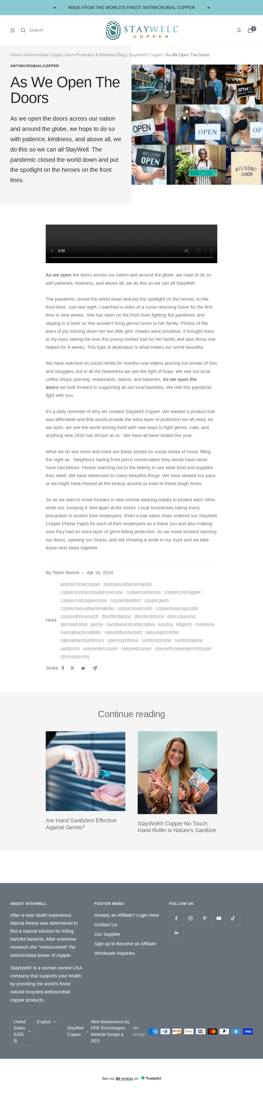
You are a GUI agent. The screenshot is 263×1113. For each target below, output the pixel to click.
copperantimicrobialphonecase (91, 592)
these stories (134, 451)
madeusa (204, 624)
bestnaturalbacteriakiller (128, 584)
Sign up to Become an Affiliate (125, 943)
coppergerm (156, 600)
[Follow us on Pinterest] (205, 918)
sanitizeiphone (156, 640)
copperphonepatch (79, 616)
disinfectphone (149, 616)
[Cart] (250, 30)
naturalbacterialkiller (80, 632)
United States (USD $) (20, 1031)
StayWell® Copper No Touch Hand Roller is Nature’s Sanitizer (177, 826)
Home (15, 55)
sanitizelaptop (188, 640)
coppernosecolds (135, 608)
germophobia (73, 624)
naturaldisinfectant (123, 632)
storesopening (74, 656)
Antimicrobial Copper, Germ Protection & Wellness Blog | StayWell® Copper (93, 55)
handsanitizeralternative (130, 624)
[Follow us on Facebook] (176, 918)
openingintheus (123, 640)
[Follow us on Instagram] (190, 918)
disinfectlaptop (116, 616)
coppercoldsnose (143, 592)
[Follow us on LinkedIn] (176, 932)
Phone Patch (75, 523)
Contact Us (105, 924)
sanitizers (70, 648)
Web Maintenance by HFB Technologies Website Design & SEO (110, 1031)
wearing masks (156, 499)
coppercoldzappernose (83, 600)
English (44, 1022)
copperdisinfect (125, 600)
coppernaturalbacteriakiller (87, 608)
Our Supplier (107, 934)
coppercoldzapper (182, 592)
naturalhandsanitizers (82, 640)
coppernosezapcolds (177, 608)
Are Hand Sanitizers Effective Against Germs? (81, 823)
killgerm (184, 624)
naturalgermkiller (162, 632)
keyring (165, 624)
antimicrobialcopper (34, 66)
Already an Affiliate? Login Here (126, 915)
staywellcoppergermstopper (183, 648)
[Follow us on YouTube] (219, 918)
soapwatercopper (100, 648)
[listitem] (63, 668)
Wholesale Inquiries (114, 953)
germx (96, 624)
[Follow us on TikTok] (233, 918)
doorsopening (181, 616)
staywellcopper (136, 648)
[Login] (239, 30)
